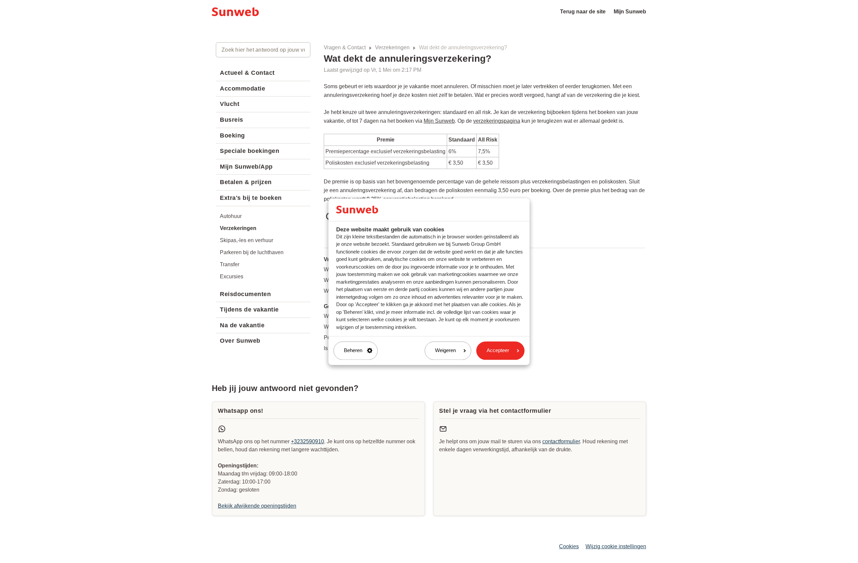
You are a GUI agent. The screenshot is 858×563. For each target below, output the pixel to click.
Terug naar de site (583, 11)
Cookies (569, 546)
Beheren (353, 350)
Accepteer (498, 350)
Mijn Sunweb (630, 11)
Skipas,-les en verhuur (246, 240)
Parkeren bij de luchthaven (252, 252)
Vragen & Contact (345, 47)
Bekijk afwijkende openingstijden (257, 506)
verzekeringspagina (496, 121)
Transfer (229, 264)
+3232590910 (307, 441)
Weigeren (445, 350)
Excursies (231, 276)
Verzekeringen (392, 47)
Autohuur (231, 216)
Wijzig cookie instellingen (616, 546)
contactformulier (561, 441)
